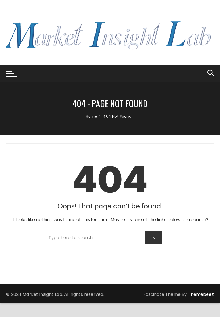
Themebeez (201, 294)
